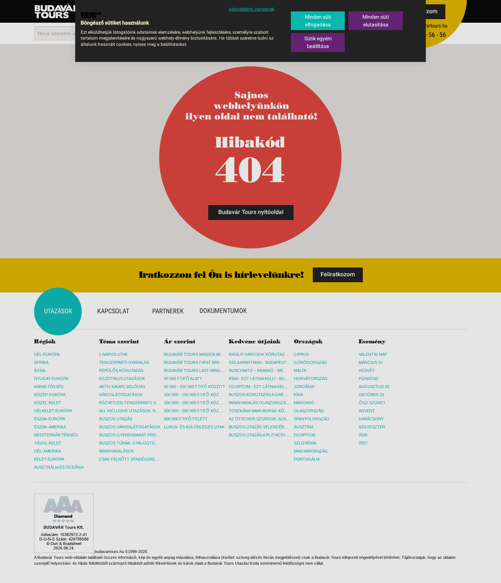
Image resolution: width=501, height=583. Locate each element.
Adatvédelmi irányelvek (251, 9)
